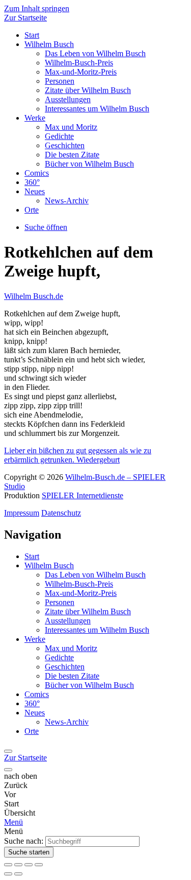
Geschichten (65, 145)
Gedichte (59, 136)
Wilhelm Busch (49, 44)
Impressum (21, 512)
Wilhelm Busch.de (33, 296)
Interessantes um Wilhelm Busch (97, 108)
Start (31, 35)
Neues (34, 191)
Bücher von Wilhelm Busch (89, 163)
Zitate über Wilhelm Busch (88, 90)
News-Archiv (67, 200)
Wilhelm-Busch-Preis (79, 62)
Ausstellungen (68, 99)
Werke (34, 117)
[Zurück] (8, 751)
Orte (31, 209)
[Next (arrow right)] (18, 873)
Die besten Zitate (72, 154)
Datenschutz (61, 512)
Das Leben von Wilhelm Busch (95, 53)
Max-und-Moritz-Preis (81, 71)
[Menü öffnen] (8, 769)
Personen (59, 81)
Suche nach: (23, 841)
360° (32, 182)
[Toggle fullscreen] (28, 864)
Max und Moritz (71, 127)
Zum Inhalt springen (36, 8)
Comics (36, 173)
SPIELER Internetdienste (82, 495)
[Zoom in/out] (39, 864)
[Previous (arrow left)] (8, 873)
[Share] (18, 864)
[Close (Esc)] (8, 864)
